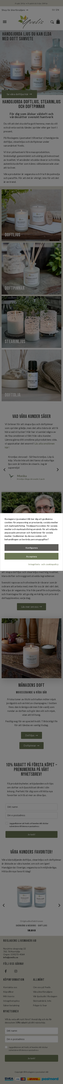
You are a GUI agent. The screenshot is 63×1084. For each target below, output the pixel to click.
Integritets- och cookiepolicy (43, 564)
